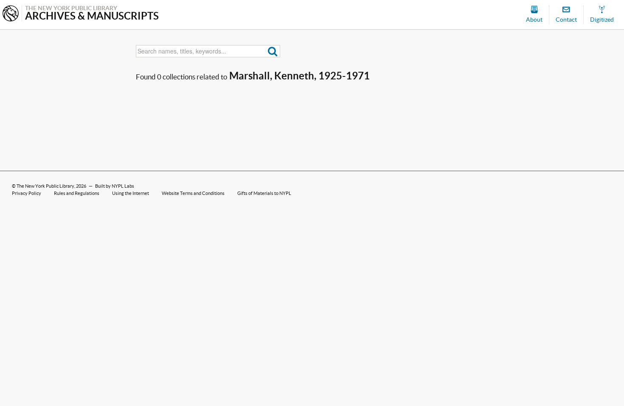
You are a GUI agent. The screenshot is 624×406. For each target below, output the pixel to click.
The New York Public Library (45, 186)
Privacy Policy (26, 193)
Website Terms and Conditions (193, 193)
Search (272, 51)
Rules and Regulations (76, 193)
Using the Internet (130, 193)
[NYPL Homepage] (11, 14)
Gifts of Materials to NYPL (264, 193)
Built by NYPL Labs (114, 186)
